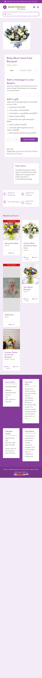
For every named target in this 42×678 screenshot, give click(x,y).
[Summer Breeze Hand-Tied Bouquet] (11, 339)
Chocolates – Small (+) (19, 110)
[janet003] (21, 35)
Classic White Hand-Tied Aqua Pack (30, 245)
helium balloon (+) (17, 125)
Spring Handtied (11, 243)
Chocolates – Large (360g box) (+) (23, 113)
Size (11, 70)
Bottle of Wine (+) (17, 116)
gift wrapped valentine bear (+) (22, 133)
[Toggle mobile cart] (34, 7)
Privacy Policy (25, 469)
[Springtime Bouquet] (30, 274)
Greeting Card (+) (17, 107)
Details (12, 253)
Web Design (17, 472)
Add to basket (29, 139)
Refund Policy (35, 469)
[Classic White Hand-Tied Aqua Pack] (30, 230)
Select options (8, 367)
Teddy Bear (9, 315)
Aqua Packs (20, 151)
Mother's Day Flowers (14, 154)
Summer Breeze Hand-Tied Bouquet (10, 355)
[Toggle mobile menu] (38, 7)
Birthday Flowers (31, 151)
